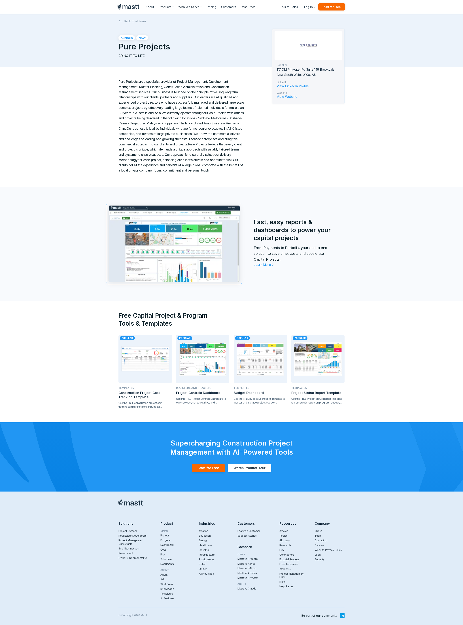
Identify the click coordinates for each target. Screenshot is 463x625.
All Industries (206, 573)
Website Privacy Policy (328, 549)
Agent (163, 574)
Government (125, 553)
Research (285, 545)
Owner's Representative (133, 557)
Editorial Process (289, 559)
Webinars (285, 568)
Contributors (286, 554)
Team (318, 535)
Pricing (211, 7)
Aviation (203, 530)
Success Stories (247, 535)
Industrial (204, 549)
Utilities (203, 568)
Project (164, 535)
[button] (166, 7)
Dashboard (167, 544)
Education (205, 535)
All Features (167, 598)
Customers (228, 7)
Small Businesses (128, 548)
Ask (162, 579)
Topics (283, 535)
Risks (282, 581)
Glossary (284, 540)
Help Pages (286, 586)
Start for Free (332, 7)
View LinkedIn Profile (293, 86)
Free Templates (288, 564)
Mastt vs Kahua (246, 563)
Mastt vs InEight (246, 568)
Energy (203, 540)
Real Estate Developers (132, 535)
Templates (166, 593)
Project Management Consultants (130, 542)
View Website (287, 97)
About (149, 7)
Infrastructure (207, 554)
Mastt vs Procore (247, 558)
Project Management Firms (291, 575)
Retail (202, 564)
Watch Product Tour (249, 468)
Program (165, 540)
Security (319, 559)
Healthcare (205, 545)
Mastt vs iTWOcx (247, 577)
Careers (319, 545)
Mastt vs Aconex (247, 573)
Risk (162, 554)
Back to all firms (135, 21)
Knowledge (167, 588)
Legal (318, 554)
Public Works (206, 559)
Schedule (166, 559)
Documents (167, 563)
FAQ (281, 549)
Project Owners (127, 530)
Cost (163, 549)
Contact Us (321, 540)
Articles (283, 530)
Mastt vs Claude (246, 588)
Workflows (166, 584)
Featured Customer (248, 530)
